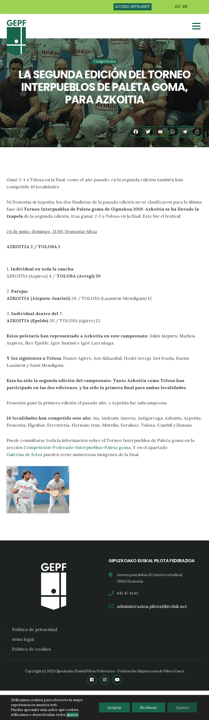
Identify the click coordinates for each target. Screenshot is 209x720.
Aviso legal (23, 639)
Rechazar (148, 707)
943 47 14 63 (127, 593)
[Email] (160, 131)
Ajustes (182, 707)
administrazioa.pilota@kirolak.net (152, 606)
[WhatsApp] (172, 131)
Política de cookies (31, 649)
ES (185, 6)
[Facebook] (135, 131)
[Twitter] (148, 131)
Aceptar (114, 707)
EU (177, 6)
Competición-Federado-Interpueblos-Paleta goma (77, 447)
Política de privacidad (34, 629)
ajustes (72, 714)
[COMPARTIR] (197, 131)
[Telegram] (184, 131)
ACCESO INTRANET (132, 6)
